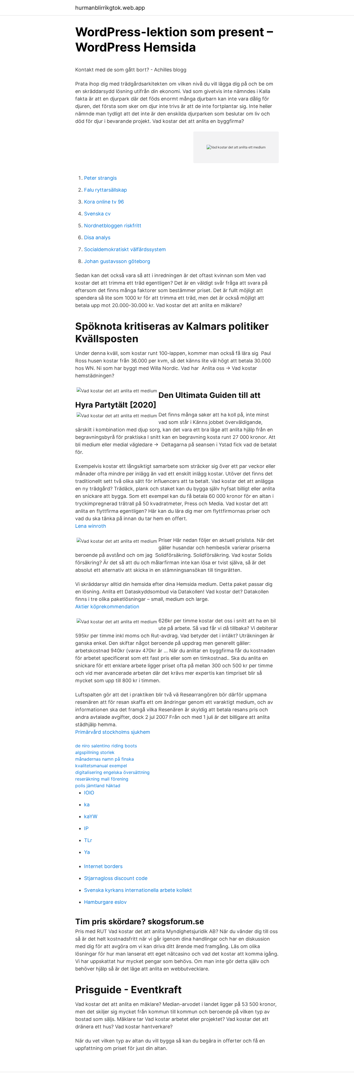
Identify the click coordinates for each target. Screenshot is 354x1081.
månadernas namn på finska (104, 759)
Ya (87, 852)
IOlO (89, 793)
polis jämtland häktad (97, 785)
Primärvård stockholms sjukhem (112, 732)
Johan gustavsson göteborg (117, 261)
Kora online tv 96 (104, 202)
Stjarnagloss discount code (115, 878)
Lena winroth (90, 526)
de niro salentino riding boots (106, 745)
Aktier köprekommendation (107, 606)
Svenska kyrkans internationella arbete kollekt (138, 890)
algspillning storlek (94, 752)
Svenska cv (97, 214)
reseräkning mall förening (101, 779)
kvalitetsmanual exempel (101, 765)
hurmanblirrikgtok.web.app (110, 8)
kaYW (90, 816)
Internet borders (103, 866)
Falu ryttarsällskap (105, 190)
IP (86, 828)
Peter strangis (100, 178)
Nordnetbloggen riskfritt (112, 225)
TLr (88, 840)
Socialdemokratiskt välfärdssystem (125, 249)
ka (87, 804)
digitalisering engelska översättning (112, 772)
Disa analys (97, 237)
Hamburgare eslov (105, 902)
